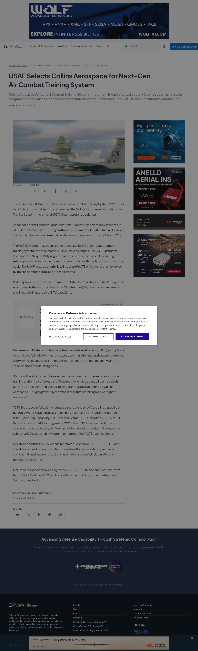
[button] (60, 337)
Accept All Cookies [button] (132, 336)
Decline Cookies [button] (98, 336)
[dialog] (99, 325)
